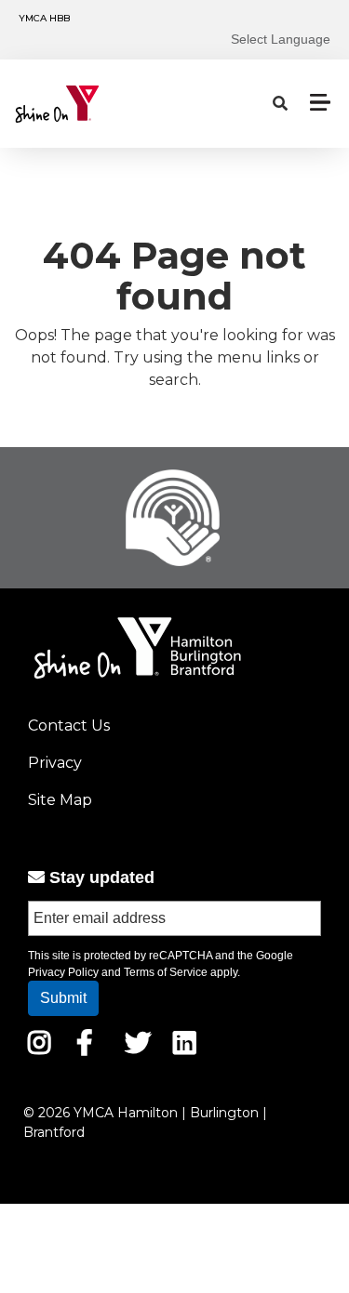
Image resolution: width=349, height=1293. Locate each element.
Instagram (52, 1043)
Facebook (97, 1043)
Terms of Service (166, 972)
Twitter (138, 1043)
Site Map (60, 800)
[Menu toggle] (320, 102)
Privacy (55, 763)
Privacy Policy (63, 972)
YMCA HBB (44, 18)
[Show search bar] (280, 104)
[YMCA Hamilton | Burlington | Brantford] (99, 104)
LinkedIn (197, 1043)
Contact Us (69, 725)
